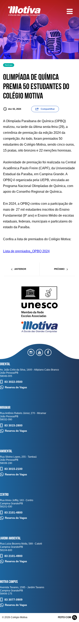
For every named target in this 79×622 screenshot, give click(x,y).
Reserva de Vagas (16, 387)
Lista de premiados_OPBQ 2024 (26, 251)
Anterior (20, 269)
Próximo (59, 269)
